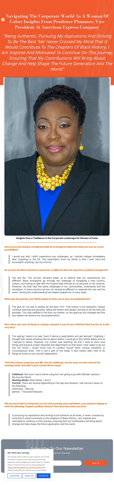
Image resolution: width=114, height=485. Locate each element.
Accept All (43, 476)
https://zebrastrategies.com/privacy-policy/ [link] (25, 468)
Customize (14, 476)
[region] (28, 465)
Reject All (29, 476)
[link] (3, 20)
